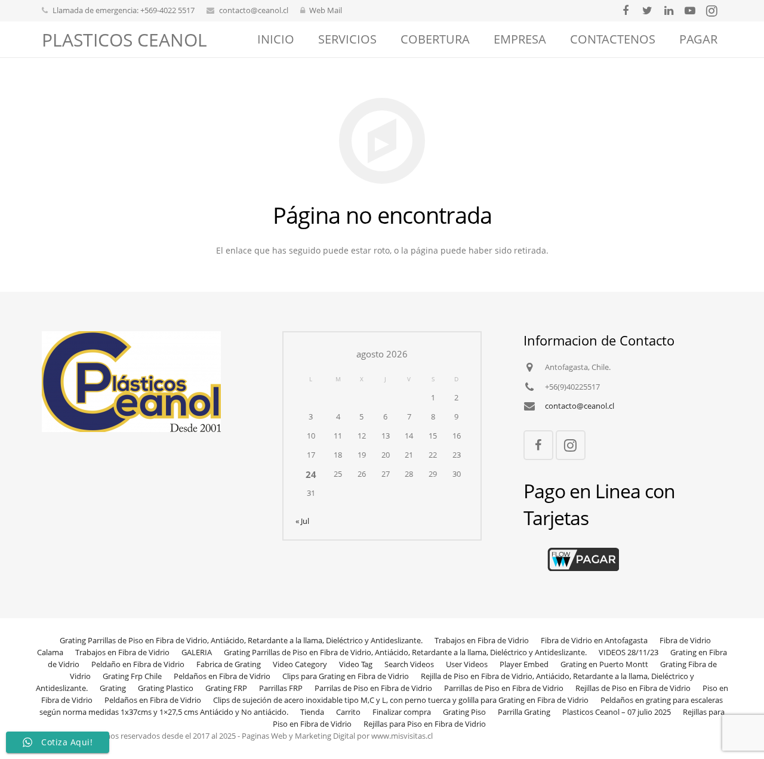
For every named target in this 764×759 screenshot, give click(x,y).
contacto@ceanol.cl (253, 10)
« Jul (302, 521)
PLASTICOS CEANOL (124, 39)
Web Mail (325, 10)
